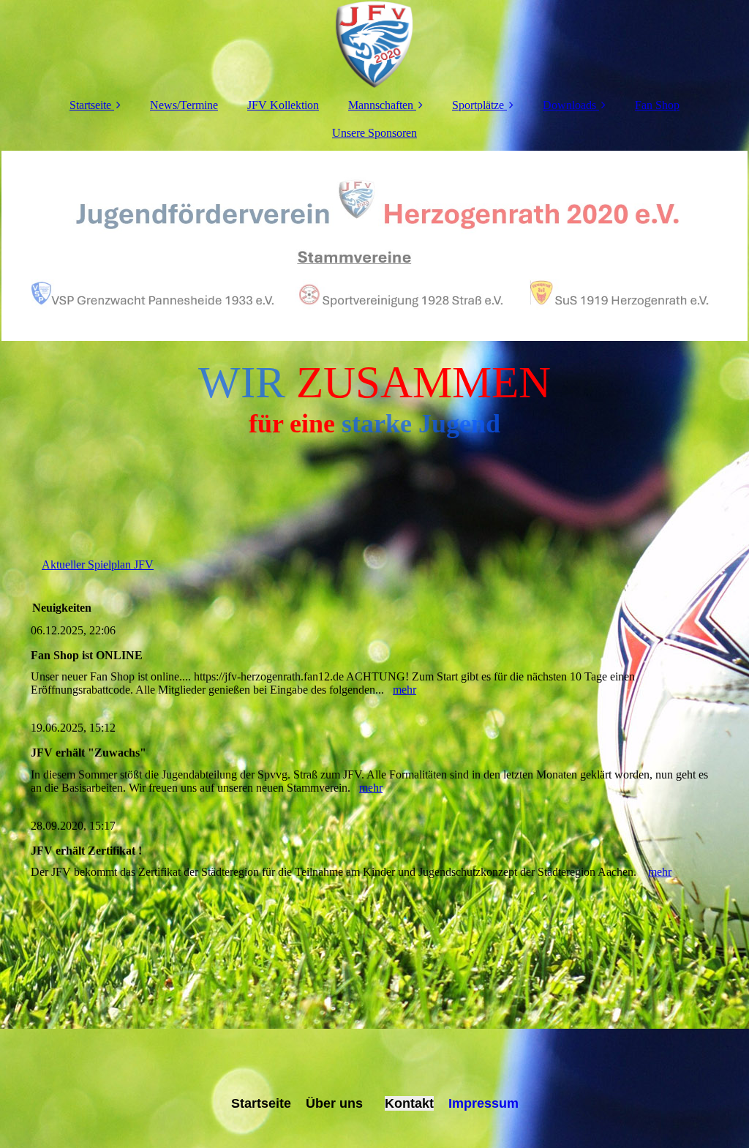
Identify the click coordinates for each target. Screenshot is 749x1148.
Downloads (569, 105)
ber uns (339, 1103)
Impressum (482, 1103)
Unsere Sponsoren (374, 133)
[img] (374, 44)
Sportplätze (478, 105)
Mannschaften (380, 105)
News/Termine (184, 105)
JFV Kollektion (283, 105)
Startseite (90, 105)
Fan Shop (657, 105)
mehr (404, 689)
